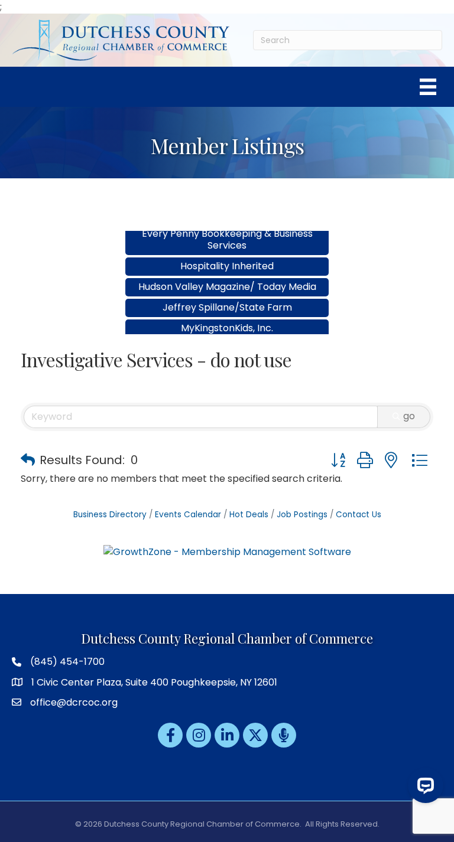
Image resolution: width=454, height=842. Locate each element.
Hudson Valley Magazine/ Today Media (227, 276)
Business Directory (110, 514)
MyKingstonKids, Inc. (227, 318)
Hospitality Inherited (227, 256)
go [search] (409, 416)
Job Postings (302, 514)
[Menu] (428, 87)
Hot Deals (248, 514)
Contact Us (358, 514)
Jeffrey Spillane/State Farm (227, 297)
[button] (28, 460)
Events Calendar (188, 514)
